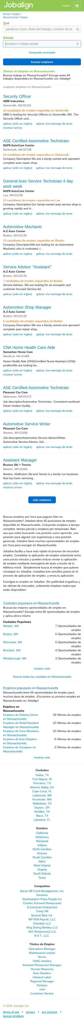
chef (42, 989)
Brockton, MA (11, 650)
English (66, 5)
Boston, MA (10, 634)
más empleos (42, 499)
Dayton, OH (42, 807)
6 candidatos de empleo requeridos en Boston (33, 321)
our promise (49, 1012)
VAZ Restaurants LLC (42, 931)
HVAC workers (42, 961)
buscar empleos (42, 62)
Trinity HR (42, 911)
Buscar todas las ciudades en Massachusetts (42, 676)
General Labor (42, 977)
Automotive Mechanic (22, 226)
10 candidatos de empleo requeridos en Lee (31, 200)
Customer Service (42, 993)
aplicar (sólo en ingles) (17, 123)
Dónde (8, 38)
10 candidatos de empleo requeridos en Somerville (36, 110)
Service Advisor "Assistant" (27, 267)
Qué (6, 23)
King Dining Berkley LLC (42, 927)
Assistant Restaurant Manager (42, 965)
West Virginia (42, 865)
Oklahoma (42, 837)
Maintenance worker (42, 952)
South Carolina (42, 857)
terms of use (11, 1012)
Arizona (42, 853)
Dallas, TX (42, 775)
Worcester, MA (12, 642)
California (42, 833)
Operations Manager (42, 948)
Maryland (42, 841)
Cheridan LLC (42, 923)
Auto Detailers (42, 973)
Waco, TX (42, 815)
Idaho (42, 861)
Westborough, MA (14, 658)
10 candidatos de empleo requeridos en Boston (33, 240)
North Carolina (42, 849)
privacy (30, 1012)
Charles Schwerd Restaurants (42, 903)
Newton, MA (11, 626)
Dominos (42, 895)
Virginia (42, 869)
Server (42, 957)
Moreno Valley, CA (42, 787)
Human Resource (42, 969)
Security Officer (17, 96)
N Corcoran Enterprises (42, 907)
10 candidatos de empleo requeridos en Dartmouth (36, 154)
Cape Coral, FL (42, 791)
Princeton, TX (42, 783)
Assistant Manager (20, 460)
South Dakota (42, 873)
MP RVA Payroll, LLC (42, 919)
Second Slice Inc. (42, 915)
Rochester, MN (42, 799)
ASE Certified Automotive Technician (36, 141)
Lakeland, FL (42, 819)
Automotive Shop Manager (27, 307)
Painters (42, 985)
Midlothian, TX (42, 803)
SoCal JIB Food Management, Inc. (42, 891)
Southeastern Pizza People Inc (42, 899)
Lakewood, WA (42, 795)
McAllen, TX (42, 811)
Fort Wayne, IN (42, 779)
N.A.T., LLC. (42, 935)
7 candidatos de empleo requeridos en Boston (33, 280)
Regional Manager (42, 981)
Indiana (42, 845)
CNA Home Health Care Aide (29, 347)
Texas (42, 877)
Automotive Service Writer (26, 424)
